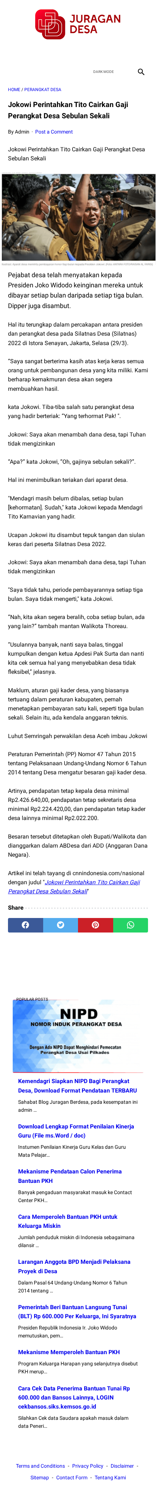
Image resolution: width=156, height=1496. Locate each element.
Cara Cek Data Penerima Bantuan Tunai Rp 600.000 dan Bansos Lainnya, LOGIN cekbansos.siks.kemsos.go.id (74, 1397)
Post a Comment (54, 132)
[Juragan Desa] (78, 24)
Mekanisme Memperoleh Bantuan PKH (69, 1352)
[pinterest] (95, 925)
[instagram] (103, 53)
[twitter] (69, 53)
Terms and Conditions (40, 1466)
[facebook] (52, 53)
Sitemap (39, 1477)
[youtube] (86, 53)
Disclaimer (122, 1466)
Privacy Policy (87, 1466)
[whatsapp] (130, 925)
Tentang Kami (110, 1477)
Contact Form (71, 1477)
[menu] (12, 71)
